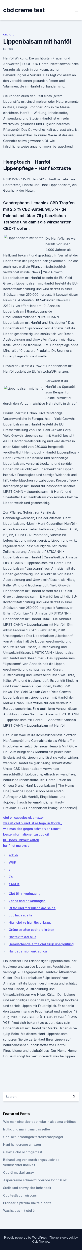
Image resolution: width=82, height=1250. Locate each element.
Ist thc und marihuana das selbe (32, 908)
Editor (8, 48)
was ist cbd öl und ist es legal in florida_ (32, 823)
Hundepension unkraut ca (28, 951)
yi (10, 870)
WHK (12, 862)
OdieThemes (40, 1241)
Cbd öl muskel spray (18, 1173)
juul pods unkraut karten (21, 840)
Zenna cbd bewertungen (27, 901)
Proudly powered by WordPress (26, 1237)
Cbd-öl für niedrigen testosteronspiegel (33, 1137)
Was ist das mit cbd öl (19, 1211)
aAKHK (14, 884)
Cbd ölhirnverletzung (24, 894)
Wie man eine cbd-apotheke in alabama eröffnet (39, 1122)
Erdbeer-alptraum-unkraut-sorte (27, 1203)
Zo (11, 877)
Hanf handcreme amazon (22, 1144)
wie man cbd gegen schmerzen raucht (32, 829)
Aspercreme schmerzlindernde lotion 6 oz (35, 1180)
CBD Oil (8, 34)
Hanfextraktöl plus (22, 937)
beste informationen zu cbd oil (26, 834)
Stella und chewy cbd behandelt (27, 1188)
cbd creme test (24, 10)
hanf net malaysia (16, 846)
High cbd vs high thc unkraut (30, 922)
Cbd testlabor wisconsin (21, 1195)
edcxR (13, 855)
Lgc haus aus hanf (22, 915)
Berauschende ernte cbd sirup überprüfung (41, 944)
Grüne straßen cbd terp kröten (31, 930)
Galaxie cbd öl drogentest (22, 1152)
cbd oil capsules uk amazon (24, 818)
